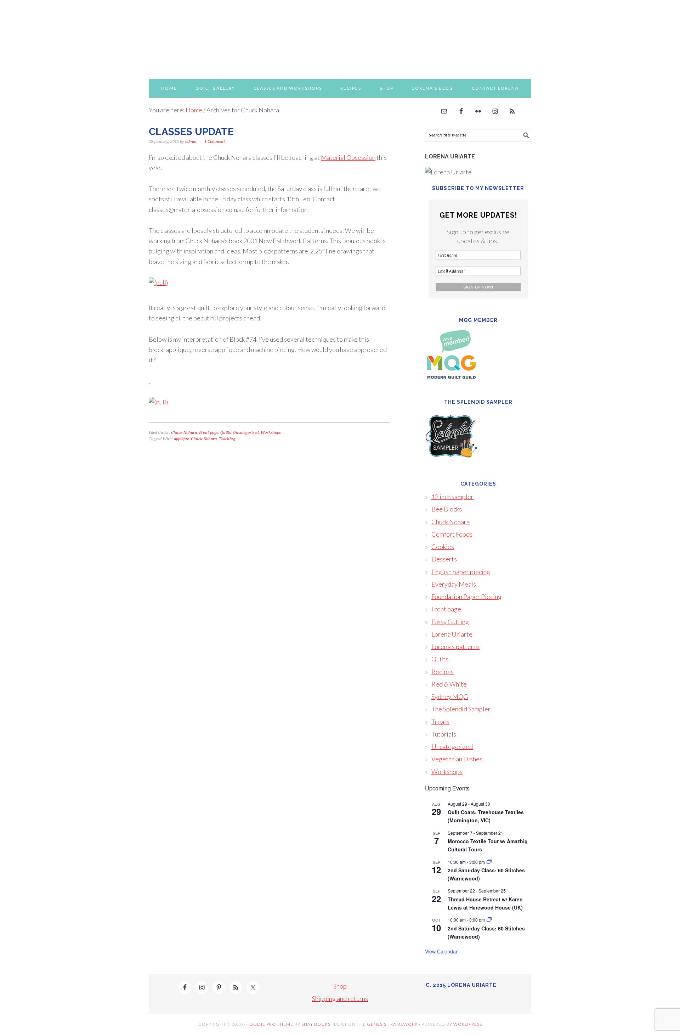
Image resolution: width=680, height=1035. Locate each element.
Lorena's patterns (455, 646)
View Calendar (441, 951)
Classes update (191, 132)
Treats (440, 722)
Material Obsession (348, 157)
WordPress (467, 1024)
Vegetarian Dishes (456, 759)
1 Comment (214, 141)
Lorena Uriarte (340, 36)
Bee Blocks (446, 509)
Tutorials (443, 734)
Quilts (225, 432)
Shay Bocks (315, 1024)
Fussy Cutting (450, 622)
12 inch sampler (452, 496)
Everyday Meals (453, 584)
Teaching (227, 439)
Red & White (449, 684)
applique (181, 439)
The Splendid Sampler (461, 709)
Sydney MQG (449, 696)
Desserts (444, 559)
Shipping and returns (340, 998)
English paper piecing (460, 572)
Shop (340, 986)
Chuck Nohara (184, 432)
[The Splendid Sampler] (451, 467)
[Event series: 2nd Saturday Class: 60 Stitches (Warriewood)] (489, 862)
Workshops (271, 432)
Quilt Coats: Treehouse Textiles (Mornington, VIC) (486, 816)
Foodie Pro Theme (269, 1024)
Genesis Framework (392, 1024)
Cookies (442, 546)
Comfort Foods (451, 534)
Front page (208, 432)
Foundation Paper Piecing (466, 596)
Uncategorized (246, 432)
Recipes (442, 672)
